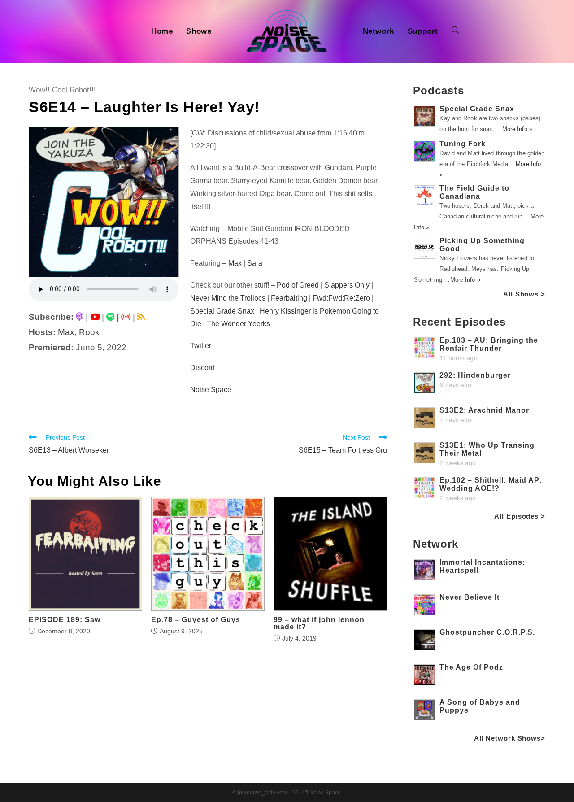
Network (435, 544)
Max (66, 332)
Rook (89, 332)
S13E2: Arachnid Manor (484, 410)
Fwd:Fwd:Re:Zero (341, 298)
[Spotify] (110, 317)
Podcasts (438, 90)
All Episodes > (519, 516)
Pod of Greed (298, 285)
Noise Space (210, 389)
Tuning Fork (462, 144)
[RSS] (141, 317)
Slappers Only (347, 285)
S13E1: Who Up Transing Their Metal (487, 449)
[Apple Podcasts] (79, 317)
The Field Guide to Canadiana (474, 192)
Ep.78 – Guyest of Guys (195, 619)
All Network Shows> (509, 738)
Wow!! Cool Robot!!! (62, 90)
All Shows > (524, 294)
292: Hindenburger (475, 375)
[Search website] (455, 31)
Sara (254, 263)
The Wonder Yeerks (238, 323)
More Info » (517, 129)
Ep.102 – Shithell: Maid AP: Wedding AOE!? (490, 484)
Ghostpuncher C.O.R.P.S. (487, 632)
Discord (202, 367)
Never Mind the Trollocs (227, 298)
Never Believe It (469, 597)
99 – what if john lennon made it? (319, 623)
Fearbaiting (289, 298)
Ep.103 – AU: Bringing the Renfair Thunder (488, 344)
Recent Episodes (459, 322)
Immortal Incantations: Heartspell (482, 566)
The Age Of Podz (471, 667)
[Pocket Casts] (125, 317)
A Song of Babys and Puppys (479, 706)
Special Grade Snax (222, 311)
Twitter (200, 345)
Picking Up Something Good (482, 245)
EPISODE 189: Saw (64, 619)
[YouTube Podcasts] (95, 317)
